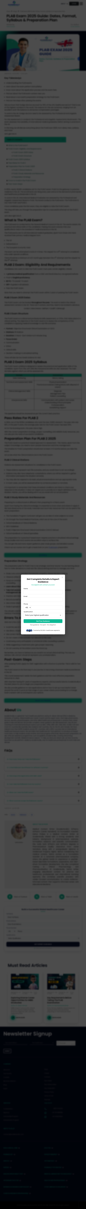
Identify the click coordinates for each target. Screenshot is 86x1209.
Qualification (28, 612)
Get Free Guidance (43, 621)
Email (25, 596)
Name (26, 589)
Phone (26, 604)
